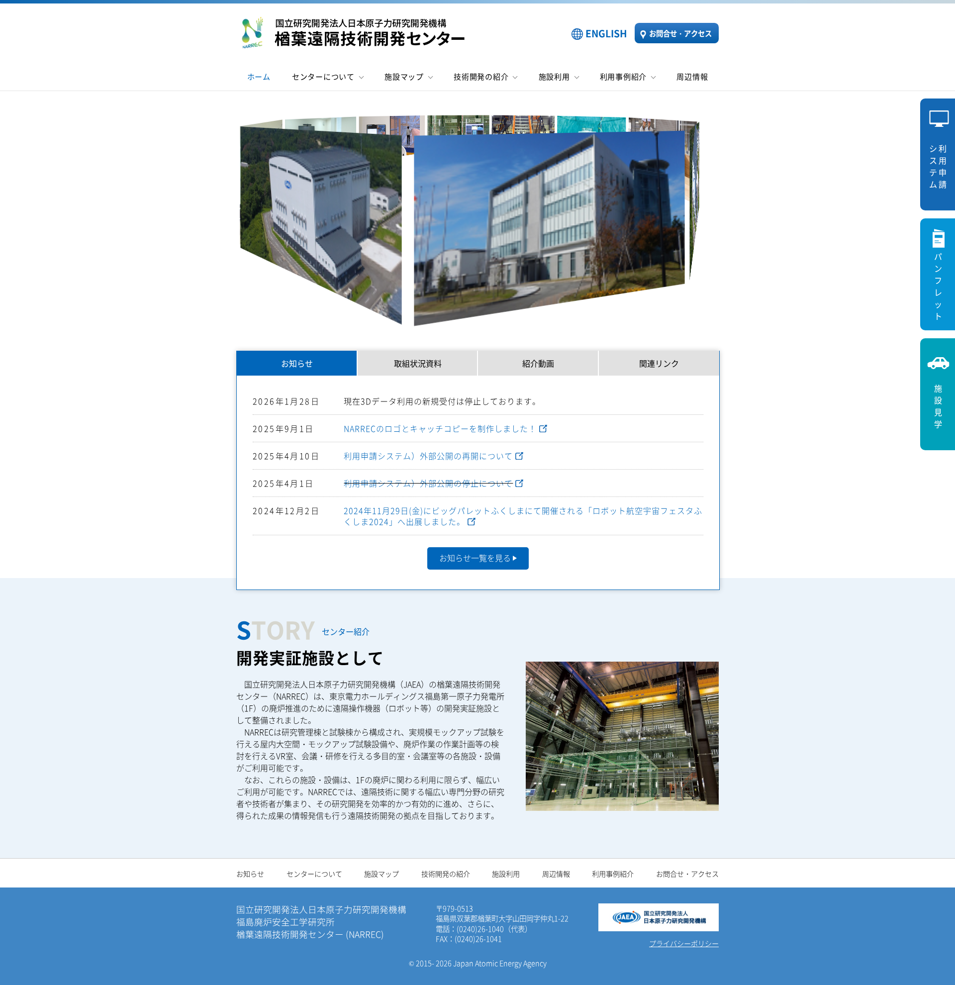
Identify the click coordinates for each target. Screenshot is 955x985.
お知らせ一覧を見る (475, 558)
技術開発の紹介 (481, 76)
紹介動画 (538, 363)
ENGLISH (606, 33)
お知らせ (297, 363)
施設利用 (554, 76)
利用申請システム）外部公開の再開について (428, 456)
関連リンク (659, 363)
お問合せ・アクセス (680, 33)
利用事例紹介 (623, 76)
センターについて (323, 76)
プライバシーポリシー (684, 943)
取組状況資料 (418, 363)
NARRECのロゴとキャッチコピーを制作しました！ (440, 428)
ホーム (259, 76)
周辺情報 (692, 76)
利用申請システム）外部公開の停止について (428, 483)
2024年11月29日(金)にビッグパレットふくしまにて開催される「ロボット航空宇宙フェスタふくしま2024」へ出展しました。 (523, 515)
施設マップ (404, 76)
